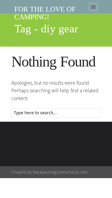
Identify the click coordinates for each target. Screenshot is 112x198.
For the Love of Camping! (45, 13)
